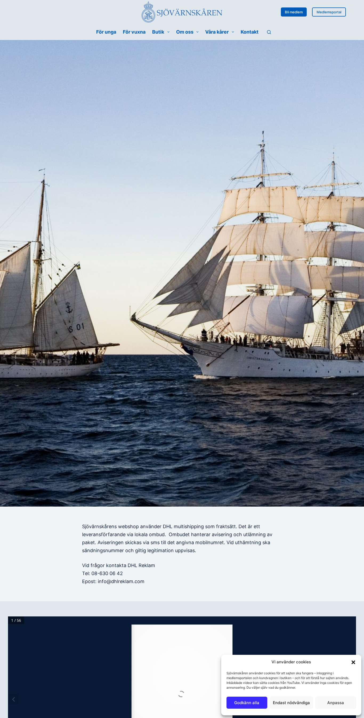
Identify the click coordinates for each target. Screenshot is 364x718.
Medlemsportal (329, 12)
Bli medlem (294, 12)
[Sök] (269, 32)
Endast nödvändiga (291, 702)
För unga (106, 32)
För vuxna (134, 32)
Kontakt (249, 32)
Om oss (184, 32)
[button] (353, 662)
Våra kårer (217, 32)
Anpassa (335, 702)
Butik (158, 32)
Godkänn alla (246, 702)
